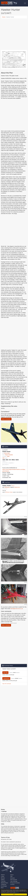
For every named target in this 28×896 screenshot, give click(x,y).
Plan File (5, 672)
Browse (3, 878)
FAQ (11, 876)
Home (3, 17)
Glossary (12, 878)
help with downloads (6, 683)
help (13, 485)
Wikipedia (7, 487)
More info (17, 892)
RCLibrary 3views (9, 492)
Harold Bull (7, 453)
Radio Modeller (9, 454)
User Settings (13, 881)
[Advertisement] (14, 33)
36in (3, 458)
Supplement (6, 678)
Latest (2, 876)
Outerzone (17, 487)
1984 (8, 456)
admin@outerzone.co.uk (16, 608)
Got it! (14, 894)
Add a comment (6, 625)
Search (3, 874)
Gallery (3, 879)
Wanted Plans (4, 882)
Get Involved (13, 879)
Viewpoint (3, 884)
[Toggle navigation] (25, 3)
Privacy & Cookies (15, 882)
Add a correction (6, 419)
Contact (12, 884)
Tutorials (3, 881)
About (11, 874)
